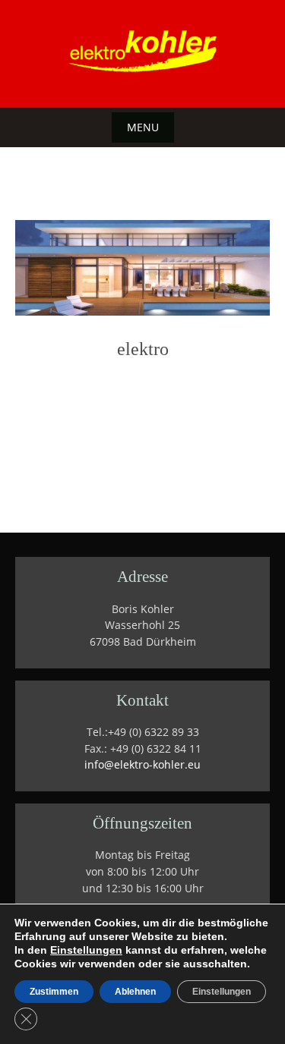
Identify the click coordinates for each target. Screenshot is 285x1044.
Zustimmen (54, 991)
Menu (143, 127)
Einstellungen (86, 950)
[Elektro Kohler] (143, 50)
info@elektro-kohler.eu (142, 764)
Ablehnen (135, 991)
